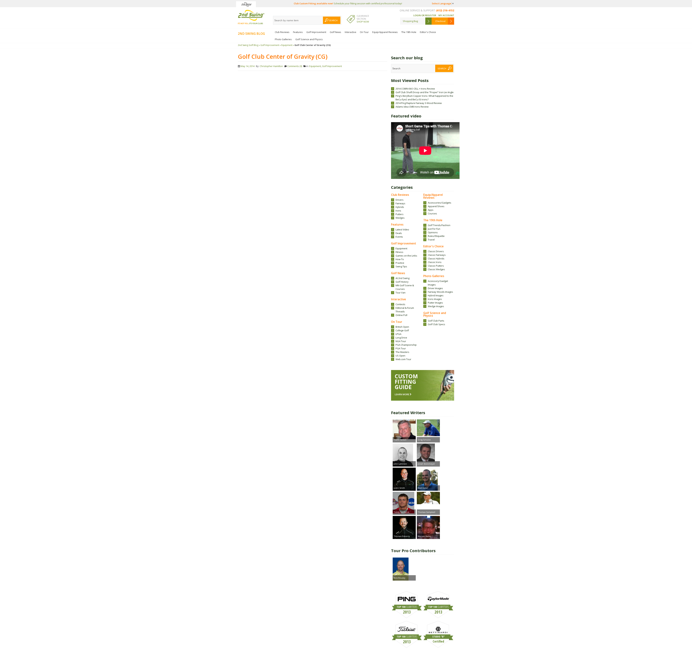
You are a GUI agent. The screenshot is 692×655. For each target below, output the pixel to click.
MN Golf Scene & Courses (405, 287)
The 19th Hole (408, 32)
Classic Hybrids (436, 258)
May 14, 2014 (247, 66)
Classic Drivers (436, 251)
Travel (431, 239)
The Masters (402, 352)
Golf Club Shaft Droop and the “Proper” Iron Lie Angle (425, 92)
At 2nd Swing (402, 278)
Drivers (399, 199)
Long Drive (401, 337)
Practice (400, 262)
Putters (399, 214)
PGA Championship (406, 344)
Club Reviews (282, 32)
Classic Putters (436, 265)
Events (399, 236)
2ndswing (246, 4)
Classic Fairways (437, 255)
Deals (399, 233)
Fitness (399, 252)
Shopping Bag (410, 21)
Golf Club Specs (436, 324)
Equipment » (287, 45)
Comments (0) (294, 66)
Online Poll (401, 315)
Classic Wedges (436, 269)
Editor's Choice (428, 32)
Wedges (400, 217)
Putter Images (435, 302)
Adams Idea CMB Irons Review (412, 106)
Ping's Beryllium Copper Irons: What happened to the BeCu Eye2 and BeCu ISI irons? (424, 97)
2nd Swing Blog (251, 34)
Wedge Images (436, 306)
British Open (402, 326)
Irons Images (435, 299)
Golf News (335, 32)
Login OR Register (424, 15)
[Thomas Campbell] (428, 498)
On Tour (364, 32)
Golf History (402, 281)
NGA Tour (401, 341)
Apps (430, 209)
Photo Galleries (283, 39)
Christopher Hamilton (271, 66)
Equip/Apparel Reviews (385, 32)
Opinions (433, 232)
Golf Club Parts (436, 320)
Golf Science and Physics (309, 39)
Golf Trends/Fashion (439, 225)
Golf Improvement (316, 32)
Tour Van (400, 292)
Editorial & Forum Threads (405, 309)
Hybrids (400, 207)
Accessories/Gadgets (439, 202)
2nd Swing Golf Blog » (249, 45)
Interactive (350, 32)
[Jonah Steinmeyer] (428, 453)
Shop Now (363, 21)
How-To (400, 259)
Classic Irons (435, 262)
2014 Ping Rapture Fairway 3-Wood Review (419, 103)
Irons (398, 210)
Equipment (401, 248)
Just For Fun (434, 228)
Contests (400, 304)
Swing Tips (401, 266)
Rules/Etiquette (436, 236)
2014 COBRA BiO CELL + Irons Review (415, 88)
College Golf (402, 330)
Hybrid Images (435, 295)
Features (298, 32)
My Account (446, 15)
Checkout (440, 21)
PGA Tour (401, 348)
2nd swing (251, 17)
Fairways (400, 203)
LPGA (398, 334)
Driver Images (435, 288)
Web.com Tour (403, 359)
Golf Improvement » (270, 45)
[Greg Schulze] (428, 428)
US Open (400, 355)
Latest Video (402, 229)
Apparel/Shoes (436, 206)
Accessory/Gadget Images (438, 282)
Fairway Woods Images (440, 291)
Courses (432, 213)
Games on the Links (406, 255)
